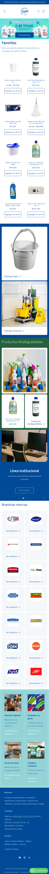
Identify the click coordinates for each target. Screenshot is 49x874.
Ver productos (24, 35)
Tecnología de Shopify (21, 868)
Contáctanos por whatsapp (11, 732)
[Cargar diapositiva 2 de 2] (25, 498)
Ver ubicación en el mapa (12, 776)
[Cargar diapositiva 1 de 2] (23, 498)
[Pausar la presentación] (44, 498)
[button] (4, 11)
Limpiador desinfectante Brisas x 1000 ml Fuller (13, 205)
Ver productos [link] (35, 683)
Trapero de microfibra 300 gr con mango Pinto (36, 122)
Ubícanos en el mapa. (13, 829)
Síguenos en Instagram (32, 779)
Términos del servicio (27, 872)
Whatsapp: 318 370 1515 (24, 816)
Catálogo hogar (11, 276)
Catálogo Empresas (13, 331)
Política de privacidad (11, 872)
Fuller (12, 868)
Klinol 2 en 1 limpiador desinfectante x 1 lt (36, 163)
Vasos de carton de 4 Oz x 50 (13, 81)
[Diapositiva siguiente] (29, 498)
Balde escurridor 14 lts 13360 (13, 163)
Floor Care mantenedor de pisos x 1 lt (36, 81)
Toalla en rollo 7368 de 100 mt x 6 (36, 205)
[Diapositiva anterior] (19, 498)
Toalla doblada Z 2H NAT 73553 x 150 (13, 122)
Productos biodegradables (35, 422)
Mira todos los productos (33, 732)
